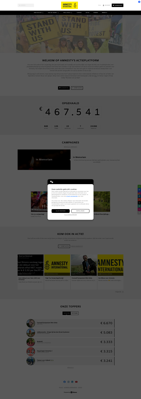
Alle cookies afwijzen (70, 214)
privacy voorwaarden (72, 196)
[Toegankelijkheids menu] (139, 2)
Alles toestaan (60, 211)
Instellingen (80, 211)
